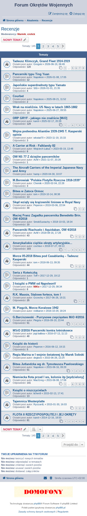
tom (35, 194)
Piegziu (37, 320)
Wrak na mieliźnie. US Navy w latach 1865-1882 (45, 107)
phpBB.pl (60, 507)
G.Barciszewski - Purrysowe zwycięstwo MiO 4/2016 (48, 317)
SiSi (35, 88)
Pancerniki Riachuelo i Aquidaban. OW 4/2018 (44, 229)
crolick (31, 34)
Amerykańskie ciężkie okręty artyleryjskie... (42, 243)
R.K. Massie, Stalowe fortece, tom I (37, 294)
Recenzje (10, 28)
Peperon (38, 205)
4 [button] (53, 46)
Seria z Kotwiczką (25, 272)
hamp (36, 174)
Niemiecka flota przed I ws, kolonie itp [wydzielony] (48, 377)
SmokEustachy (41, 221)
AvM (35, 159)
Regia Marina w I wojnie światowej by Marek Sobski (48, 354)
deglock (37, 357)
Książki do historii (25, 343)
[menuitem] (77, 13)
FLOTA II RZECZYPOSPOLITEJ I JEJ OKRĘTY (45, 414)
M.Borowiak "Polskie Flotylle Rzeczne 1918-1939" (47, 180)
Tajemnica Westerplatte (29, 401)
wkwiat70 (38, 137)
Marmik (21, 34)
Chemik (37, 183)
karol (36, 121)
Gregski (37, 64)
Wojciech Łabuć (42, 148)
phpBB (37, 503)
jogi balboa (39, 333)
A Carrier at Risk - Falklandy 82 (34, 145)
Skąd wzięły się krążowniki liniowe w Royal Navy (46, 202)
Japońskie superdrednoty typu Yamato (39, 85)
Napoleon (38, 77)
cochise (37, 246)
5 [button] (58, 46)
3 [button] (48, 46)
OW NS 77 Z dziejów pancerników (36, 156)
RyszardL (38, 404)
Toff (35, 275)
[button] (63, 46)
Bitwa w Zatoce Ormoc (28, 191)
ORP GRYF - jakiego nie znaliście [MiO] (40, 118)
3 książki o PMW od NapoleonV (34, 283)
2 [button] (43, 46)
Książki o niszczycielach (30, 390)
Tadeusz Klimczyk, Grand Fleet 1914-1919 (41, 61)
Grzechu (38, 297)
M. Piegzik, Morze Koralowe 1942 (35, 307)
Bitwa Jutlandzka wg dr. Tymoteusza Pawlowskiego (48, 364)
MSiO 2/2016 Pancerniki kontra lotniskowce (42, 330)
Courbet (18, 96)
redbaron (38, 310)
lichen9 (37, 393)
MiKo (36, 286)
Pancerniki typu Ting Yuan (31, 74)
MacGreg (38, 380)
